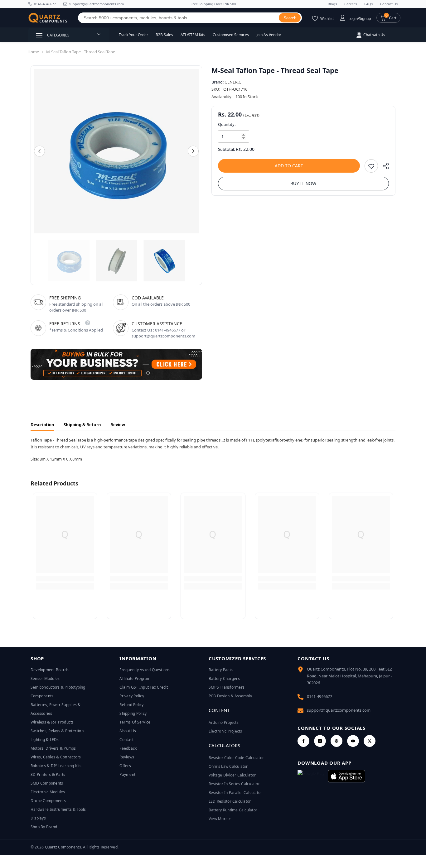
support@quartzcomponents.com (338, 710)
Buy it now (303, 183)
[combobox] (178, 17)
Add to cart (289, 166)
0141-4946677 (45, 4)
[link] (65, 578)
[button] (388, 18)
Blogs (332, 4)
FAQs (368, 4)
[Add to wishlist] (371, 166)
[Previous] (39, 151)
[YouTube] (353, 741)
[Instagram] (320, 741)
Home (33, 52)
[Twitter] (369, 741)
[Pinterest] (336, 741)
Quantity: (226, 124)
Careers (350, 4)
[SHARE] (383, 167)
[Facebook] (303, 741)
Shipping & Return (82, 425)
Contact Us (389, 4)
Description (42, 425)
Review (117, 425)
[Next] (193, 151)
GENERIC (233, 82)
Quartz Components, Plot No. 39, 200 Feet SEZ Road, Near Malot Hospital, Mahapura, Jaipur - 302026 (349, 675)
